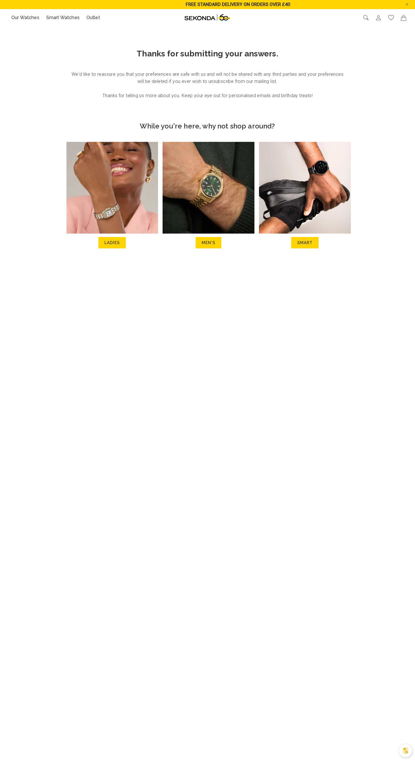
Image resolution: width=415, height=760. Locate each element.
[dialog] (405, 750)
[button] (411, 4)
